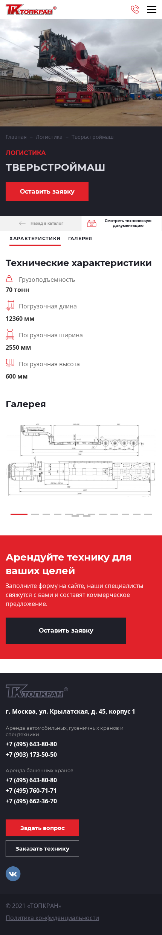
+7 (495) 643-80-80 (31, 744)
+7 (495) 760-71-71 (31, 790)
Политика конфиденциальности (52, 918)
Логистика (49, 136)
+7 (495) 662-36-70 (31, 801)
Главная (16, 136)
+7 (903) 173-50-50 (31, 754)
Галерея (80, 238)
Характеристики (35, 238)
